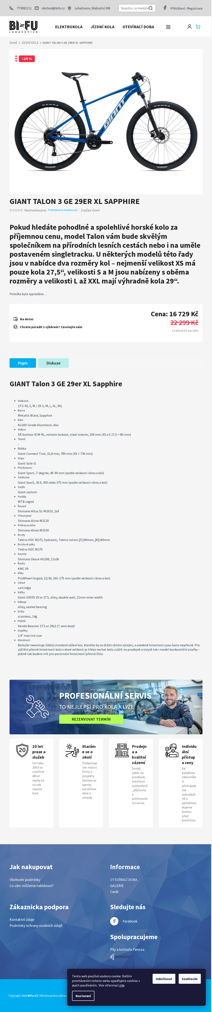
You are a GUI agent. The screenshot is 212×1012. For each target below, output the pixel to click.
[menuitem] (69, 26)
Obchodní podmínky (25, 879)
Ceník (114, 891)
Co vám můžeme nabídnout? (32, 885)
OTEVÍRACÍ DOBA (123, 879)
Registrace (194, 8)
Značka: (90, 210)
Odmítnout (164, 979)
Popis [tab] (23, 363)
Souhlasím (190, 979)
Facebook (130, 921)
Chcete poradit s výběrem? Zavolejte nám (51, 327)
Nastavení (83, 996)
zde (121, 985)
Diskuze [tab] (53, 363)
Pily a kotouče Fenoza (127, 949)
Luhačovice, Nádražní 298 (92, 8)
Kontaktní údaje (22, 919)
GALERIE (117, 885)
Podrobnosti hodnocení (62, 210)
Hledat (151, 8)
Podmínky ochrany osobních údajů (36, 925)
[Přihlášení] (189, 26)
